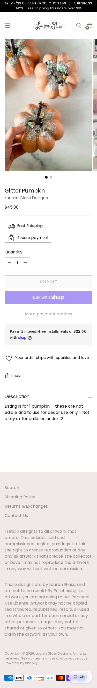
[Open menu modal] (7, 25)
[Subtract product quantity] (25, 263)
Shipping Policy (20, 497)
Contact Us (16, 516)
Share (16, 376)
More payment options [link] (48, 314)
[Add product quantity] (9, 263)
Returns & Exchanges (26, 506)
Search (12, 488)
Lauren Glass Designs (26, 198)
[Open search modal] (78, 25)
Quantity (14, 252)
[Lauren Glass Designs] (48, 25)
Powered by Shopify (21, 663)
